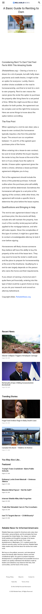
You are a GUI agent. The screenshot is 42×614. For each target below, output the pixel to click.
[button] (3, 2)
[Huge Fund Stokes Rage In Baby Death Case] (21, 409)
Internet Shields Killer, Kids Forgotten (16, 499)
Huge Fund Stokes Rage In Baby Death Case (19, 421)
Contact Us (31, 577)
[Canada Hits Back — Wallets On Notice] (21, 436)
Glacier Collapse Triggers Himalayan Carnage (19, 356)
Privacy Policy (9, 577)
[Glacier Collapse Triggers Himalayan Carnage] (21, 344)
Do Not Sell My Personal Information (21, 586)
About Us (20, 577)
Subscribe (14, 582)
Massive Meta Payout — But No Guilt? (17, 490)
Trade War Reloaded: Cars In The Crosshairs (19, 507)
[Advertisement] (21, 46)
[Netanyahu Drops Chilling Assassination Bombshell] (21, 371)
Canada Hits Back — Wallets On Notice (17, 448)
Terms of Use (25, 582)
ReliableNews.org (23, 296)
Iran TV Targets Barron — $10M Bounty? (18, 516)
